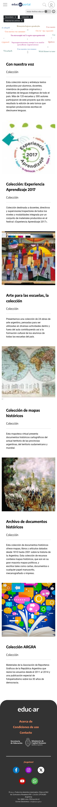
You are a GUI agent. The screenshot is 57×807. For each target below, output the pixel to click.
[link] (51, 4)
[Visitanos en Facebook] (16, 770)
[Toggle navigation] (3, 1)
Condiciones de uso (26, 727)
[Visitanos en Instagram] (28, 770)
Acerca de (25, 721)
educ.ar (12, 792)
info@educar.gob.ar (36, 801)
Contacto (26, 732)
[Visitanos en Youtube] (22, 781)
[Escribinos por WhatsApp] (34, 781)
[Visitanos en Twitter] (41, 770)
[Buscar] (44, 5)
